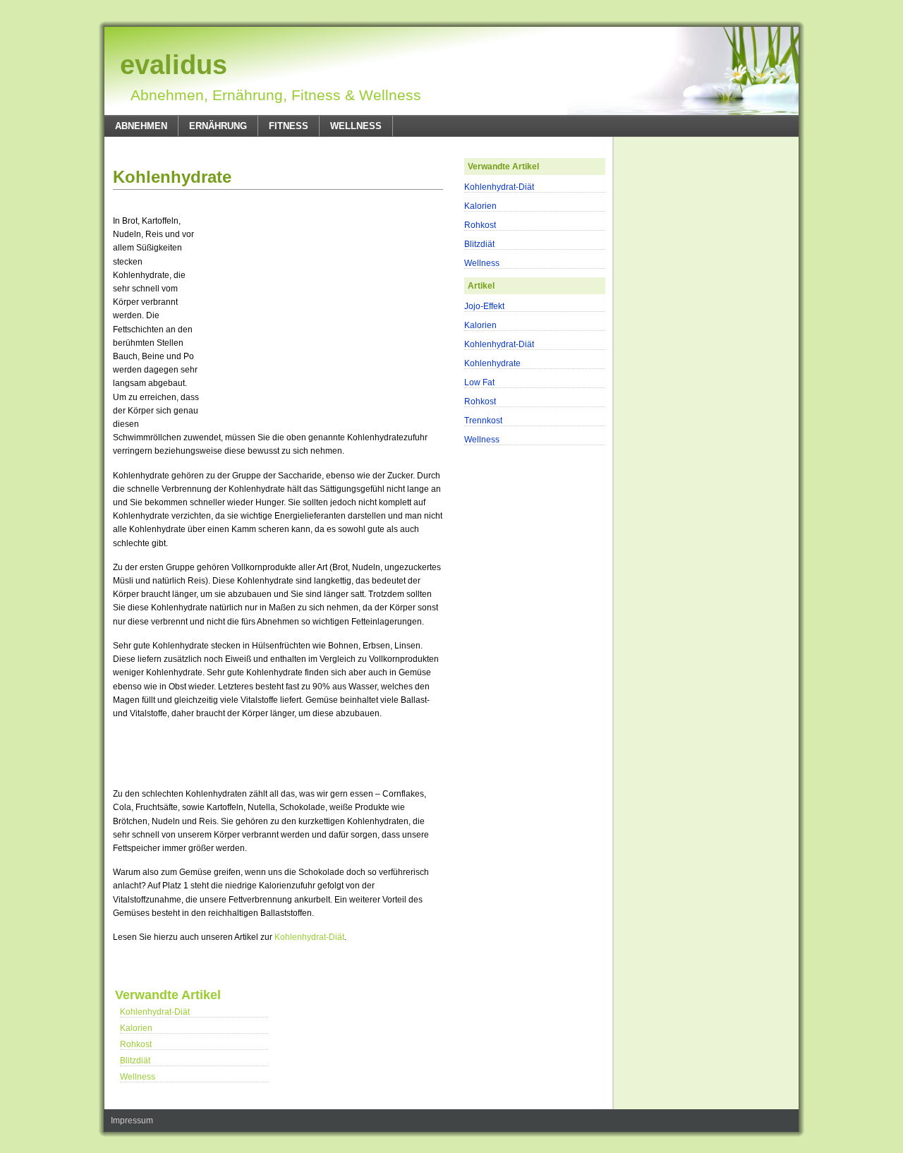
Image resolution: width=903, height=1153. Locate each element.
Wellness (356, 126)
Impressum (132, 1120)
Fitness (288, 126)
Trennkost (483, 420)
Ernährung (218, 126)
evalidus (173, 65)
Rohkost (136, 1044)
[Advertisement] (278, 149)
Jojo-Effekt (484, 306)
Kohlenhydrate (172, 176)
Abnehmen (141, 126)
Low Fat (479, 382)
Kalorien (136, 1028)
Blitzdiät (135, 1061)
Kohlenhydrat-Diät (309, 937)
